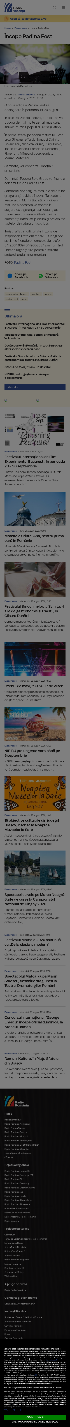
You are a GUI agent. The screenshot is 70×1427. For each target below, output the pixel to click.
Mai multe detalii (51, 1360)
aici (35, 1375)
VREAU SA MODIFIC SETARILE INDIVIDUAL (35, 1422)
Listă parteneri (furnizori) (12, 1410)
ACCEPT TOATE (35, 1417)
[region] (35, 1383)
